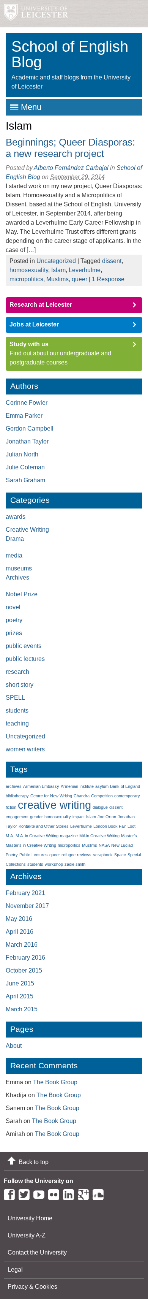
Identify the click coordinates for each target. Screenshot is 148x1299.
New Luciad (122, 845)
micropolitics (26, 279)
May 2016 (19, 919)
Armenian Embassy (41, 786)
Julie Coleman (25, 467)
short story (19, 684)
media (14, 555)
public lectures (25, 659)
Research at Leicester (40, 304)
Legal (15, 1269)
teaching (17, 723)
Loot (131, 826)
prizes (14, 633)
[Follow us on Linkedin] (70, 1193)
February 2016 (25, 957)
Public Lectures (33, 854)
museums (19, 568)
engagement (17, 816)
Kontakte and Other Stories (44, 826)
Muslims (57, 279)
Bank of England (125, 786)
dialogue (100, 807)
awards (15, 516)
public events (23, 646)
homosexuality (28, 270)
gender (36, 816)
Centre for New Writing (51, 796)
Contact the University (37, 1252)
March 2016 (22, 944)
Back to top (34, 1162)
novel (13, 607)
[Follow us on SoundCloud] (100, 1193)
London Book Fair (109, 826)
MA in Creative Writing (99, 835)
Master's (129, 835)
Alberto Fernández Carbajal (71, 168)
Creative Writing (27, 529)
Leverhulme (85, 270)
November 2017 (27, 906)
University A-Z (27, 1235)
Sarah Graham (25, 480)
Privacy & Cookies (32, 1286)
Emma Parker (24, 415)
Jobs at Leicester (34, 324)
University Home (30, 1218)
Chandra (82, 796)
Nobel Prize (22, 594)
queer (79, 279)
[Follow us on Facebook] (11, 1193)
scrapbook (103, 854)
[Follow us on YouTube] (40, 1193)
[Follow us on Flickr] (55, 1193)
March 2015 (22, 1009)
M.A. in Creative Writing (37, 835)
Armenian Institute (77, 786)
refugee (68, 854)
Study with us (29, 344)
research (17, 672)
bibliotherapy (17, 796)
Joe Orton (107, 816)
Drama (15, 538)
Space (120, 854)
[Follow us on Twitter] (26, 1193)
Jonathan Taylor (27, 441)
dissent (111, 261)
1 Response (108, 279)
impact (78, 816)
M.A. (10, 835)
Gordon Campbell (30, 428)
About (14, 1045)
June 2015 (20, 983)
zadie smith (75, 864)
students (17, 710)
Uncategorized (56, 261)
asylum (102, 786)
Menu (31, 107)
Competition (102, 796)
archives (14, 786)
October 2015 (24, 970)
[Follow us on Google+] (85, 1193)
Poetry (12, 854)
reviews (84, 854)
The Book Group (55, 1082)
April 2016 (19, 931)
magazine (69, 835)
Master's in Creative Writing (31, 845)
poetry (14, 620)
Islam (58, 270)
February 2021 (25, 893)
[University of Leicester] (34, 13)
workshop (54, 864)
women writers (25, 749)
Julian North (22, 454)
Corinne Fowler (26, 402)
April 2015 (19, 996)
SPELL (15, 697)
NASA (104, 845)
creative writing (54, 804)
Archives (17, 577)
